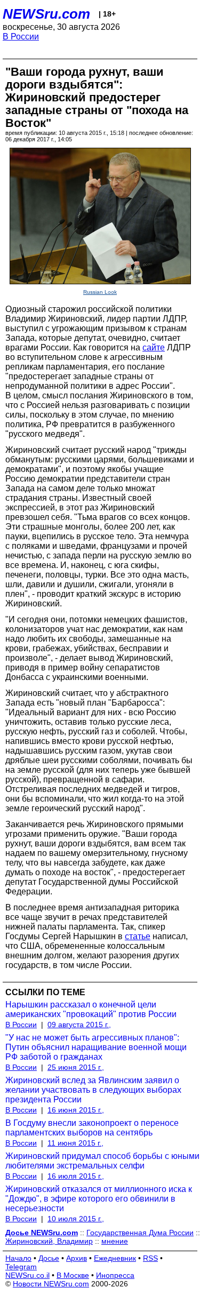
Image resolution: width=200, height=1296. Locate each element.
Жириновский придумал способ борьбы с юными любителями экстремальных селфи (102, 1160)
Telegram (21, 1266)
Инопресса (115, 1275)
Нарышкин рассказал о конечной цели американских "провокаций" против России (91, 1009)
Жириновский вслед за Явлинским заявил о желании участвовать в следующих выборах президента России (93, 1090)
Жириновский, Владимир (49, 1241)
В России (21, 36)
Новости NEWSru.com (51, 1283)
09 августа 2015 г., (79, 1024)
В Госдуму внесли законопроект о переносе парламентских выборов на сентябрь (92, 1127)
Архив (76, 1258)
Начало (18, 1258)
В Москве (73, 1275)
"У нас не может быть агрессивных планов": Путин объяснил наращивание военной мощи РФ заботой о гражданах (96, 1047)
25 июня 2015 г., (75, 1067)
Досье (48, 1258)
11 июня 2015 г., (75, 1143)
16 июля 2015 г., (75, 1176)
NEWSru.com (46, 14)
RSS (150, 1258)
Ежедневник (115, 1258)
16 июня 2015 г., (75, 1110)
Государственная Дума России (140, 1232)
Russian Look (100, 292)
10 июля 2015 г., (75, 1218)
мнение (114, 1241)
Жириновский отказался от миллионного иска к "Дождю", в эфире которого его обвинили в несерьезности (98, 1199)
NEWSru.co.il (27, 1275)
